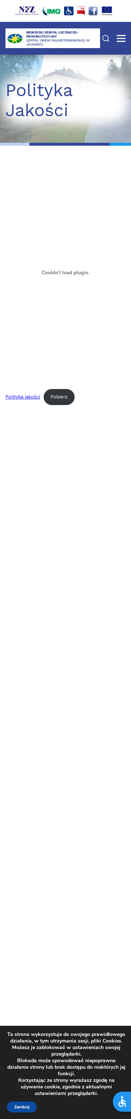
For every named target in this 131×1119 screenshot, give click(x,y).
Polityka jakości (22, 397)
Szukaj (106, 38)
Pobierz (59, 397)
